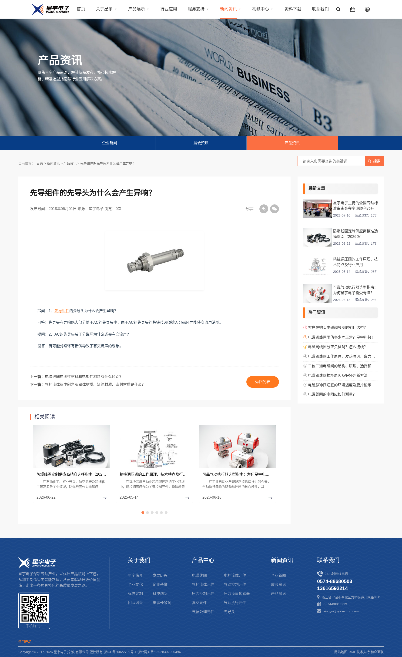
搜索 (377, 161)
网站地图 (340, 652)
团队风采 (135, 603)
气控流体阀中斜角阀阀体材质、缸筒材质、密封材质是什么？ (95, 385)
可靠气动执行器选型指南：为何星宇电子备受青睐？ (355, 290)
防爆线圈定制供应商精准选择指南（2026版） (355, 234)
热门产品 (24, 642)
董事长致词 (162, 603)
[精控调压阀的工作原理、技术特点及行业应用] (154, 450)
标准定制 (135, 594)
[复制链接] (263, 208)
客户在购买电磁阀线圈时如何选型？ (338, 328)
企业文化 (135, 585)
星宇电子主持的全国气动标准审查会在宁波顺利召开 (355, 205)
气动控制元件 (235, 585)
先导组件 (61, 311)
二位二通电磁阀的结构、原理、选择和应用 (343, 366)
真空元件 (199, 603)
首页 (40, 163)
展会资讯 (201, 143)
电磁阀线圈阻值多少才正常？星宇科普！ (341, 337)
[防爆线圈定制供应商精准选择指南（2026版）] (71, 450)
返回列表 (262, 382)
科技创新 (160, 594)
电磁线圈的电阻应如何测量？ (332, 394)
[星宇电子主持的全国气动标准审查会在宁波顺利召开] (317, 209)
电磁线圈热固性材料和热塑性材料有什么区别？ (84, 377)
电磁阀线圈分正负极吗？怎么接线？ (338, 347)
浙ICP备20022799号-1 (120, 652)
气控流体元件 (203, 585)
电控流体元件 (235, 575)
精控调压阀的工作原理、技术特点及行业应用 (355, 262)
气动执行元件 (235, 603)
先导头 (229, 612)
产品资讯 (292, 143)
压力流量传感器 (237, 594)
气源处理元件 (203, 612)
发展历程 (160, 575)
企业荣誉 (160, 585)
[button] (142, 512)
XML (352, 652)
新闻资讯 (53, 163)
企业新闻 (109, 143)
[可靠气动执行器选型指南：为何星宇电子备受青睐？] (237, 450)
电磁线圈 (199, 575)
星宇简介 (135, 575)
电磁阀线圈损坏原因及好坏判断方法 (338, 375)
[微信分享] (274, 208)
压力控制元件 (203, 594)
